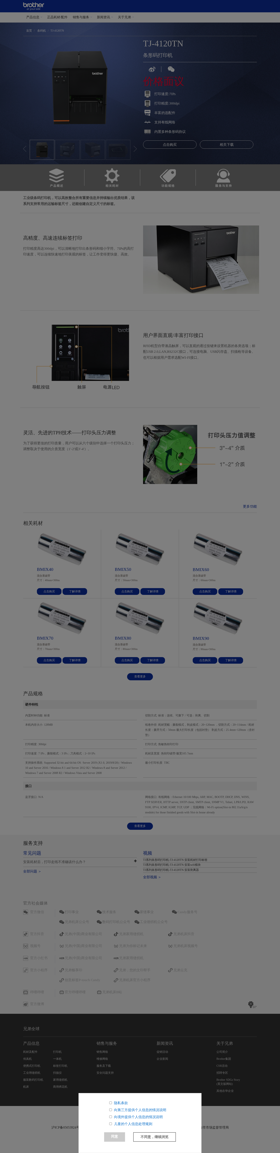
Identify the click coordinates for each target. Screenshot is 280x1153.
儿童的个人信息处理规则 (133, 1124)
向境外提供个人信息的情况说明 (138, 1117)
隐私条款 (121, 1103)
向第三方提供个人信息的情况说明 (140, 1110)
